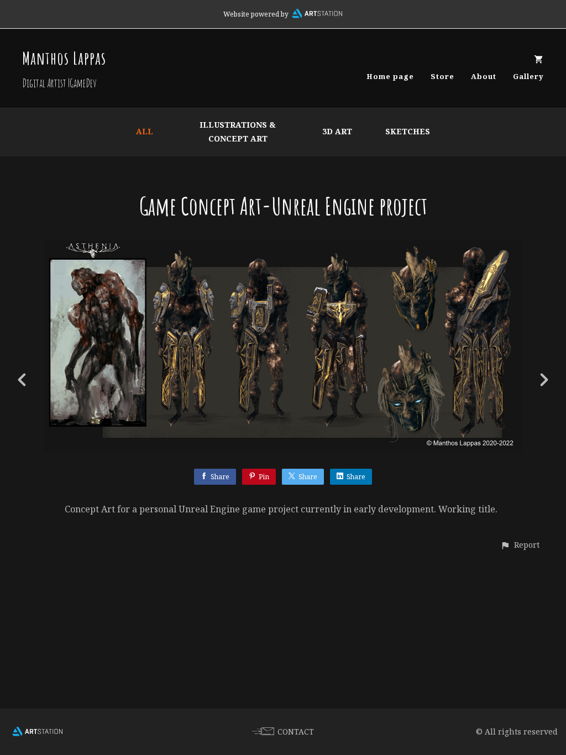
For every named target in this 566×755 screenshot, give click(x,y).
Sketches (407, 131)
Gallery (528, 76)
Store (442, 76)
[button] (520, 544)
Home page (390, 76)
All (144, 131)
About (483, 76)
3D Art (337, 131)
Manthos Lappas (64, 57)
